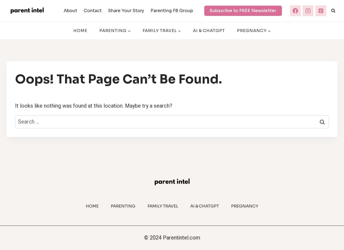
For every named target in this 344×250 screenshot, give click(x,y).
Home (80, 30)
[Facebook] (295, 10)
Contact (93, 10)
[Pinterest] (321, 10)
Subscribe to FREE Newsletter (243, 10)
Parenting (123, 206)
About (70, 10)
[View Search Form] (333, 10)
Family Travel (163, 206)
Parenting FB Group (171, 10)
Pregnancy (244, 206)
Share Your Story (126, 10)
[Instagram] (308, 10)
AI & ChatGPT (209, 30)
